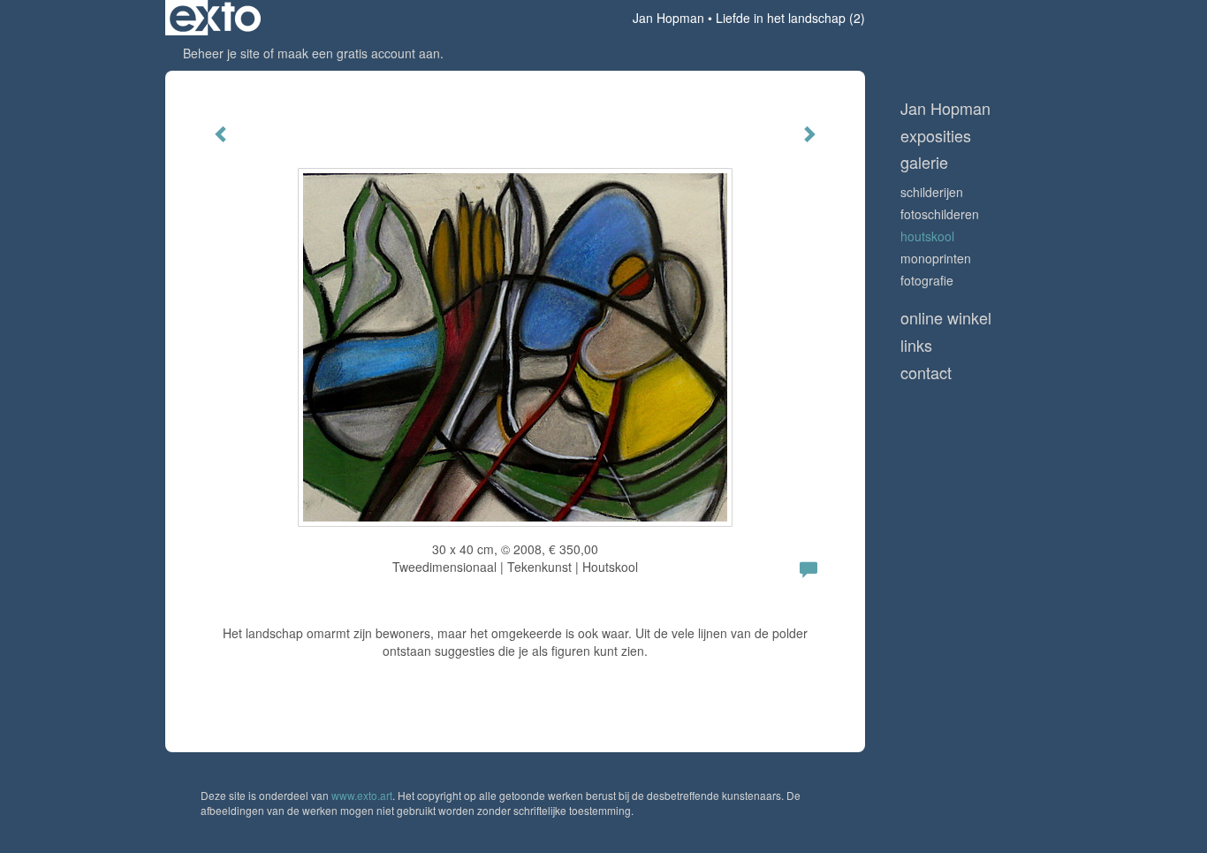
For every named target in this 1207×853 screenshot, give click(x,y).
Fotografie (926, 280)
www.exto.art (361, 795)
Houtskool (927, 236)
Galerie (924, 162)
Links (916, 345)
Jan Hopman (668, 18)
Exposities (935, 136)
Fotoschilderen (939, 214)
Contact (926, 373)
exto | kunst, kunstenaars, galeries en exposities (215, 17)
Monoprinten (935, 258)
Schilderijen (931, 192)
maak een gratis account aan (358, 53)
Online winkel (945, 318)
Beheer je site (221, 53)
